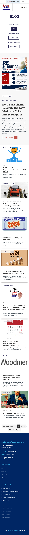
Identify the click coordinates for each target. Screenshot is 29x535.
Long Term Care (5, 500)
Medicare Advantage (14, 42)
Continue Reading (8, 137)
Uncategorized (14, 47)
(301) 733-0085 (8, 454)
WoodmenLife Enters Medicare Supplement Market (11, 378)
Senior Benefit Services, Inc (6, 7)
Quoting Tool (4, 474)
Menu (25, 7)
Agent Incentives (14, 24)
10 (10, 430)
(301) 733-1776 (7, 458)
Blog (14, 29)
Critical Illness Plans (6, 488)
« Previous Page (8, 426)
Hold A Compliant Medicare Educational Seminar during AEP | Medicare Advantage (14, 307)
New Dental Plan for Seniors (14, 413)
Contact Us (4, 477)
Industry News (14, 38)
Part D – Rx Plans (5, 514)
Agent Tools (4, 471)
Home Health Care (6, 494)
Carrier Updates (14, 33)
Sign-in (23, 1)
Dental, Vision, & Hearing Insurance (10, 491)
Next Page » (16, 430)
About (3, 468)
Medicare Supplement (6, 511)
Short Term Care (5, 517)
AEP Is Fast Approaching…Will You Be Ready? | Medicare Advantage (13, 343)
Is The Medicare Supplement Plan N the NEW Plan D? (14, 170)
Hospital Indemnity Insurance (8, 497)
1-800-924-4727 (13, 1)
